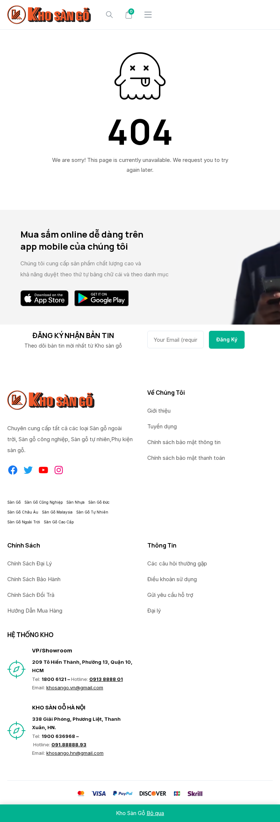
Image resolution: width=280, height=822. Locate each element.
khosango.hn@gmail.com (75, 753)
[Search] (109, 14)
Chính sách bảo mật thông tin (184, 442)
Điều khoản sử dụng (172, 579)
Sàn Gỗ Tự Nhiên (92, 512)
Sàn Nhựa (75, 502)
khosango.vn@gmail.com (74, 687)
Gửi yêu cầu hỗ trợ (170, 594)
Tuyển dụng (162, 426)
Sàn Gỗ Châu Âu (22, 512)
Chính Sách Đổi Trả (30, 594)
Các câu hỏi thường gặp (177, 563)
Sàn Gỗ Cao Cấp (59, 522)
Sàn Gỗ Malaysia (57, 512)
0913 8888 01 (106, 679)
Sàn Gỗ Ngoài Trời (23, 522)
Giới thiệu (159, 410)
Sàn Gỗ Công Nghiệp (43, 502)
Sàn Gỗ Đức (98, 502)
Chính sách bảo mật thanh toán (186, 457)
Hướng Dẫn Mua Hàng (34, 610)
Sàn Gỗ (14, 502)
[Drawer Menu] (148, 15)
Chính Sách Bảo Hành (34, 579)
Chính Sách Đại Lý (29, 563)
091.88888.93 (68, 744)
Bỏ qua (155, 813)
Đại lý (154, 610)
